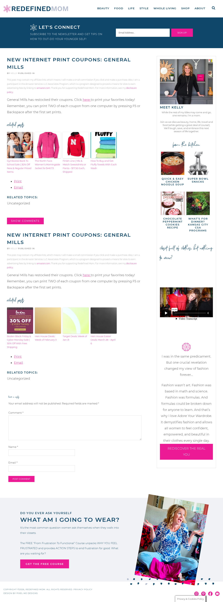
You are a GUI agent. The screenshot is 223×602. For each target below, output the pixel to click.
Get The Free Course (45, 564)
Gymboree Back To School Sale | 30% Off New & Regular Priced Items (19, 166)
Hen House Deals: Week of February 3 (45, 338)
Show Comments (25, 221)
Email (18, 187)
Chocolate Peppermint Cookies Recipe (173, 223)
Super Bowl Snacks (198, 180)
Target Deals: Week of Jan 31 (75, 338)
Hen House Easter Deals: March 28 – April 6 (103, 340)
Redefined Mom (35, 9)
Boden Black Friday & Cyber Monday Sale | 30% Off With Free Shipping (19, 341)
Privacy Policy (83, 589)
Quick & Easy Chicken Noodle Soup (172, 181)
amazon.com (43, 88)
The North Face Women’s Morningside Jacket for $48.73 (47, 164)
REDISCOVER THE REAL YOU (186, 452)
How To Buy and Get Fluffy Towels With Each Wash (104, 164)
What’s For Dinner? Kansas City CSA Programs (198, 224)
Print (18, 181)
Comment (16, 412)
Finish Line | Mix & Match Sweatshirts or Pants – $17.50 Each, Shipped (74, 166)
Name (13, 447)
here (87, 100)
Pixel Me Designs (27, 593)
